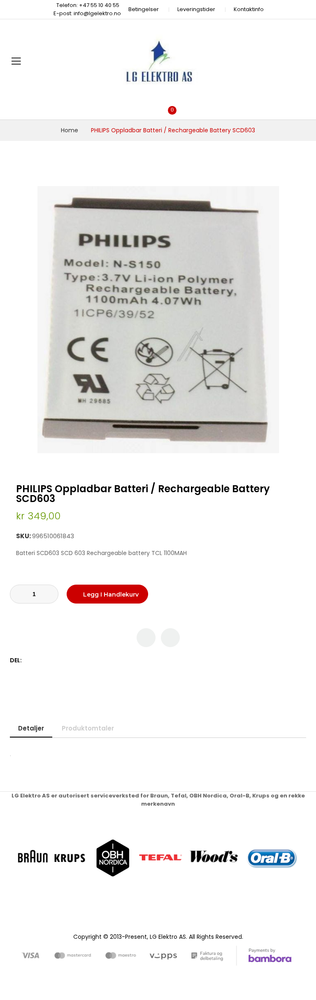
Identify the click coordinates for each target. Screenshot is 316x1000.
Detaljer (31, 728)
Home (69, 130)
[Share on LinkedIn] (64, 660)
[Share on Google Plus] (55, 660)
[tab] (31, 728)
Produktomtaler (88, 728)
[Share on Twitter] (38, 660)
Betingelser (143, 9)
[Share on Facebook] (29, 660)
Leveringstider (196, 9)
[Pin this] (46, 660)
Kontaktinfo (249, 9)
